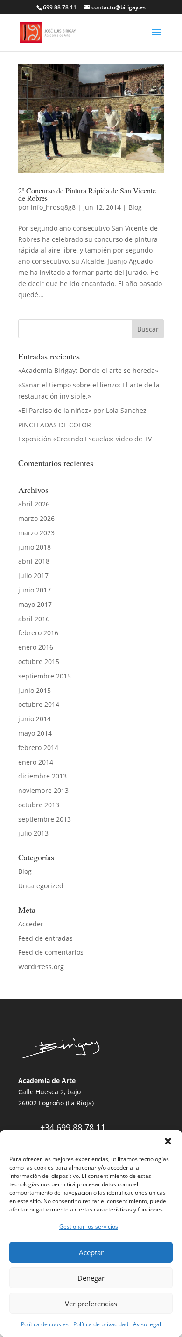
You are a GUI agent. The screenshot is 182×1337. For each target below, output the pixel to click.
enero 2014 (35, 762)
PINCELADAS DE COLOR (54, 424)
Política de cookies (45, 1324)
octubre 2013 (38, 804)
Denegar (91, 1278)
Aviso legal (147, 1324)
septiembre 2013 (44, 819)
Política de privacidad (100, 1324)
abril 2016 (33, 618)
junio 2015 (34, 690)
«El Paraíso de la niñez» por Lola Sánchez (82, 410)
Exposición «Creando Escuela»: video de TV (85, 438)
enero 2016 (35, 647)
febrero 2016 (38, 632)
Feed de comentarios (51, 952)
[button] (168, 1141)
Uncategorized (40, 885)
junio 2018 (34, 547)
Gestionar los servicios (88, 1227)
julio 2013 (33, 833)
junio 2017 (34, 589)
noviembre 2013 (43, 790)
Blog (135, 207)
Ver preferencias (91, 1303)
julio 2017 (33, 575)
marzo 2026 (36, 518)
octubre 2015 (38, 661)
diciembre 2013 (42, 776)
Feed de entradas (45, 938)
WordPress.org (41, 966)
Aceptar (91, 1252)
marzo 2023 (36, 532)
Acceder (30, 923)
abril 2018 (33, 561)
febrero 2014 (38, 747)
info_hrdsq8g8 (53, 207)
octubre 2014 (38, 704)
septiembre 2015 (44, 676)
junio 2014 (34, 718)
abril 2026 (33, 503)
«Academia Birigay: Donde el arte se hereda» (88, 370)
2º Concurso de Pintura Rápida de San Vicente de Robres (87, 194)
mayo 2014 (35, 733)
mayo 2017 (35, 604)
